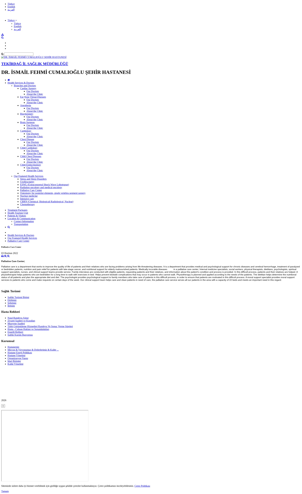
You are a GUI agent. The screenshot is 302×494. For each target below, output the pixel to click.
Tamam (5, 491)
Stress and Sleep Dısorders (33, 179)
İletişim (11, 305)
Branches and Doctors (25, 85)
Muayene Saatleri (16, 323)
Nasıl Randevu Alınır (18, 318)
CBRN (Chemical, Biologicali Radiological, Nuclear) (46, 201)
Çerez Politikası (142, 486)
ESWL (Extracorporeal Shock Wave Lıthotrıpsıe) (44, 184)
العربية (11, 9)
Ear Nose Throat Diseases (33, 97)
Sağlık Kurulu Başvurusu (20, 335)
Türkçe (11, 4)
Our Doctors (32, 91)
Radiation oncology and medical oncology (41, 187)
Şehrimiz (12, 303)
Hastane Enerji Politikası (20, 352)
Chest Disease (27, 139)
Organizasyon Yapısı (18, 358)
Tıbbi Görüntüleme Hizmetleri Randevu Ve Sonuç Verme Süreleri (40, 326)
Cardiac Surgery (28, 88)
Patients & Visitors (17, 215)
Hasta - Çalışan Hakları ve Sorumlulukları (28, 329)
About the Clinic (34, 94)
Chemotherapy (27, 204)
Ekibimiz (12, 300)
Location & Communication (21, 218)
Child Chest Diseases (30, 156)
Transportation (21, 224)
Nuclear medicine (29, 196)
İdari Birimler (14, 361)
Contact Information (24, 221)
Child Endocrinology (30, 164)
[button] (12, 20)
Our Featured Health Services (28, 176)
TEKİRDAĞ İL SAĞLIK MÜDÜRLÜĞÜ (34, 64)
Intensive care (27, 198)
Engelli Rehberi (15, 332)
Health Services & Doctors (21, 82)
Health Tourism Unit (18, 213)
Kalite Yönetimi (15, 364)
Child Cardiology (28, 147)
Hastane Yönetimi (16, 355)
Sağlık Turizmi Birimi (18, 297)
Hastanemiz (13, 347)
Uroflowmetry (27, 181)
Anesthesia (25, 105)
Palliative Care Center (31, 190)
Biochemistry (26, 114)
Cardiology (25, 131)
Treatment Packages (17, 210)
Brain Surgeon (27, 122)
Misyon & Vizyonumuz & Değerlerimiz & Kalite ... (33, 349)
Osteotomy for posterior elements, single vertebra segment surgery (53, 193)
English (11, 6)
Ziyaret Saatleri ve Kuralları (21, 320)
